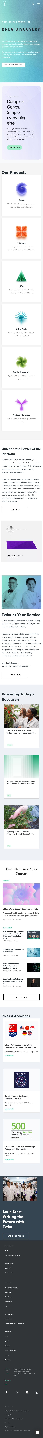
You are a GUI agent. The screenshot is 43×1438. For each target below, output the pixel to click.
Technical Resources (11, 1287)
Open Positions (16, 1236)
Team (6, 1341)
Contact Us (8, 1380)
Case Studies (9, 1297)
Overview (8, 1268)
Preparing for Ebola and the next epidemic (13, 950)
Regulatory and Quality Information (14, 1419)
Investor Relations (10, 1350)
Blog (6, 1306)
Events (7, 1355)
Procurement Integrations (12, 1255)
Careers (7, 1346)
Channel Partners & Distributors (14, 1324)
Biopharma (8, 1360)
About (7, 1336)
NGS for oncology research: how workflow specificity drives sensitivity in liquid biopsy (13, 935)
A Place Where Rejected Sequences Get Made (20, 909)
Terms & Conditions (10, 1407)
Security (7, 1423)
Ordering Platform (10, 1273)
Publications (8, 1301)
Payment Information (10, 1427)
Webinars (8, 1292)
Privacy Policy (8, 1415)
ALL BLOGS (21, 997)
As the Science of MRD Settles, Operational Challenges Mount (11, 966)
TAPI (6, 1251)
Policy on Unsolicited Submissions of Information (17, 1411)
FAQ (6, 1384)
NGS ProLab (8, 1319)
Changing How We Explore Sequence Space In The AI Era (13, 981)
